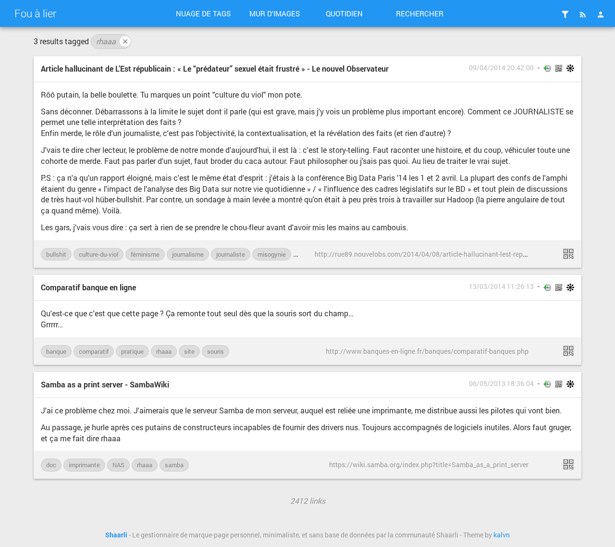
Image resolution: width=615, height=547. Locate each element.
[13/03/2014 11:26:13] (568, 351)
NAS (118, 465)
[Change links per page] (565, 14)
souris (215, 351)
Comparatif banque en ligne (88, 287)
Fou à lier (35, 13)
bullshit (56, 254)
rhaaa (112, 41)
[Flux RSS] (583, 14)
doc (51, 465)
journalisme (188, 254)
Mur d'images (274, 13)
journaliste (230, 254)
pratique (132, 351)
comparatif (94, 351)
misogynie (272, 254)
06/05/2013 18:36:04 (501, 383)
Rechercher (419, 13)
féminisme (145, 254)
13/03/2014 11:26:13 (501, 286)
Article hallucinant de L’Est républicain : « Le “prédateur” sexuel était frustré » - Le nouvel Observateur (215, 68)
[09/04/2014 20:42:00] (568, 254)
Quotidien (344, 13)
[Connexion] (600, 14)
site (189, 351)
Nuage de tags (203, 13)
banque (56, 351)
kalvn (501, 535)
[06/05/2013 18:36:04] (568, 464)
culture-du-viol (98, 254)
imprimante (84, 465)
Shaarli (116, 535)
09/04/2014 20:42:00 (501, 67)
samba (174, 465)
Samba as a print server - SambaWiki (105, 384)
